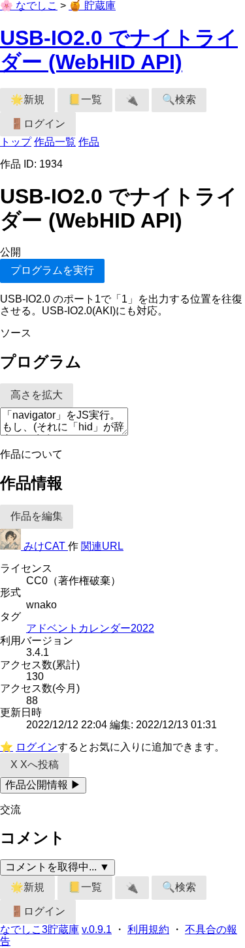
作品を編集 (36, 516)
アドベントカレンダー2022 (90, 628)
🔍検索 (179, 99)
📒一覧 (85, 99)
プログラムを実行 (52, 270)
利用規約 (148, 929)
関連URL (102, 546)
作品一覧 (55, 141)
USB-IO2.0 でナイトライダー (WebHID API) (119, 50)
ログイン (36, 746)
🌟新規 (27, 99)
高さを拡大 (36, 394)
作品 (88, 141)
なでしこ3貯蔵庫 (39, 929)
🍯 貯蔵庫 (92, 5)
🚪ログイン (37, 123)
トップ (15, 141)
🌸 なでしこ (28, 5)
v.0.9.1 (97, 929)
